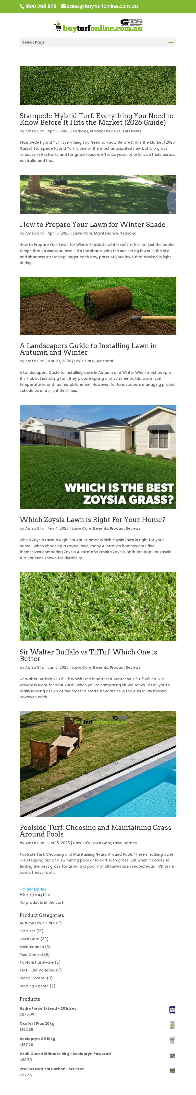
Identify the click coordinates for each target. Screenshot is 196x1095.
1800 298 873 (40, 6)
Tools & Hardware (37, 962)
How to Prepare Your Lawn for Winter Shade (93, 224)
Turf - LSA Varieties (37, 970)
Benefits (100, 528)
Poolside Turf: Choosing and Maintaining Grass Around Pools (95, 831)
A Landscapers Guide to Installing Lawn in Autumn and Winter (88, 349)
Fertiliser (27, 931)
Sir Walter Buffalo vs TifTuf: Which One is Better (88, 655)
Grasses (80, 131)
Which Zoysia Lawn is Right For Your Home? (92, 520)
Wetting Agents (34, 986)
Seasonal (129, 233)
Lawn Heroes (125, 842)
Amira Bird (34, 131)
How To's (81, 842)
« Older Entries (33, 889)
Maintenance (106, 233)
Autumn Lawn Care (37, 923)
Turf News (131, 131)
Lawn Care (82, 233)
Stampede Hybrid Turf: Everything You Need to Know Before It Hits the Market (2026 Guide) (97, 119)
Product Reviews (105, 131)
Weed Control (33, 978)
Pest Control (31, 954)
